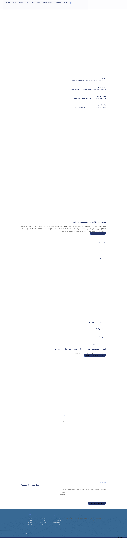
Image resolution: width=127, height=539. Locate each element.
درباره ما (30, 518)
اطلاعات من (58, 518)
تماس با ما (44, 518)
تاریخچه (30, 520)
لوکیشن (45, 520)
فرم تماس (44, 524)
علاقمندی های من (57, 522)
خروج (60, 524)
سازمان (30, 522)
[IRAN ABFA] (82, 4)
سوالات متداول (43, 522)
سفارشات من (58, 520)
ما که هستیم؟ (29, 524)
